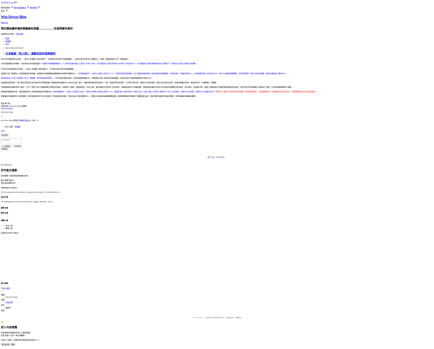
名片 (7, 44)
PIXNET (200, 317)
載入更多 (5, 135)
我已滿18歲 (5, 344)
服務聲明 (238, 317)
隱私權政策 (229, 317)
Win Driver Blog (13, 17)
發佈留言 (5, 149)
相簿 (7, 39)
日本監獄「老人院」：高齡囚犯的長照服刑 (30, 53)
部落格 (8, 41)
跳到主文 (4, 23)
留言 (27, 120)
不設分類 (19, 34)
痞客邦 (22, 120)
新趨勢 (17, 127)
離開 (13, 344)
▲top (3, 131)
